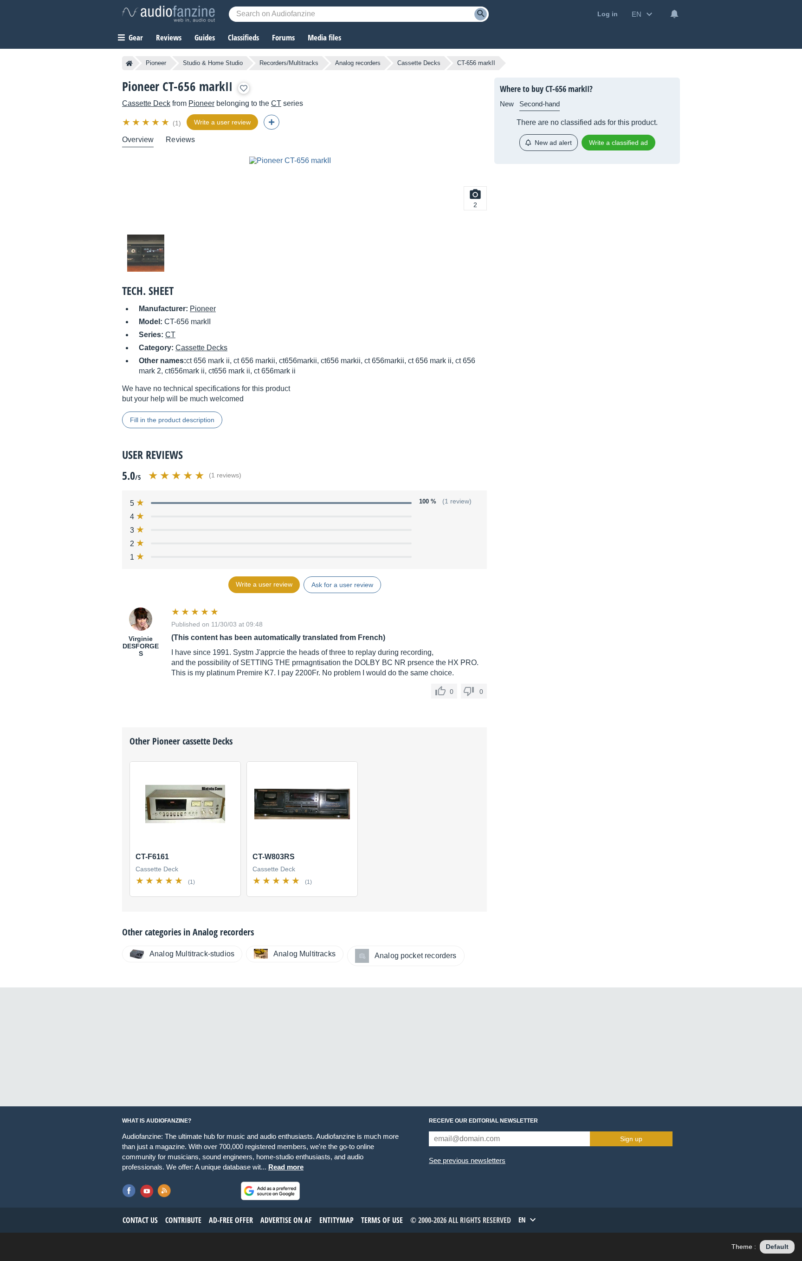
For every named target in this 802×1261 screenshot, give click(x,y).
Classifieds (243, 37)
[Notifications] (674, 14)
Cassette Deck (146, 103)
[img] (146, 122)
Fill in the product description (172, 420)
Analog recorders (358, 62)
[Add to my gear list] (243, 88)
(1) (177, 123)
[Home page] (129, 63)
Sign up (631, 1139)
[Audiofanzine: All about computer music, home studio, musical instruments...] (168, 14)
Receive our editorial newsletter (483, 1120)
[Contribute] (271, 122)
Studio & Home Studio (213, 62)
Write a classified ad (618, 142)
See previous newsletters (467, 1160)
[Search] (480, 14)
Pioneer (156, 62)
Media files (324, 37)
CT (276, 103)
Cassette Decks (418, 62)
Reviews (168, 37)
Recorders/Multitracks (288, 62)
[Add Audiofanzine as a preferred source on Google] (270, 1191)
